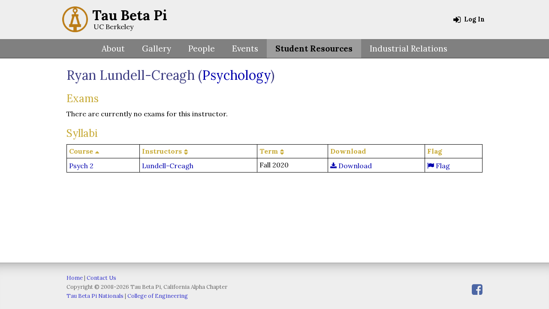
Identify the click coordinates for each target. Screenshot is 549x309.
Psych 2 (81, 165)
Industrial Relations (408, 48)
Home (74, 278)
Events (245, 48)
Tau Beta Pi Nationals (95, 296)
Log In (473, 19)
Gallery (156, 48)
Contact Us (101, 278)
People (201, 48)
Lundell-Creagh (167, 165)
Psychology (236, 75)
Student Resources (314, 48)
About (113, 48)
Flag (442, 165)
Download (354, 165)
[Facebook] (477, 289)
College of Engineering (157, 296)
